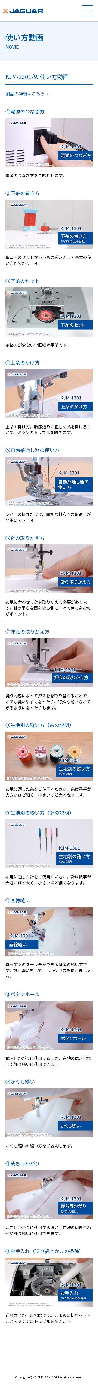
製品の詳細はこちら (25, 93)
